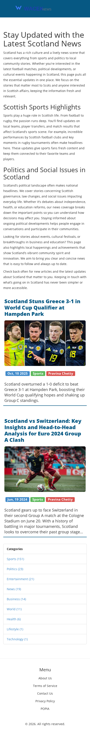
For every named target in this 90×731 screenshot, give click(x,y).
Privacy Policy (45, 701)
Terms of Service (45, 686)
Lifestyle (15, 629)
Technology (17, 639)
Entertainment (20, 579)
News (14, 589)
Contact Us (45, 693)
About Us (45, 678)
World (14, 609)
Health (14, 619)
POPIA (45, 709)
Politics (15, 569)
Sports (15, 559)
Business (16, 599)
